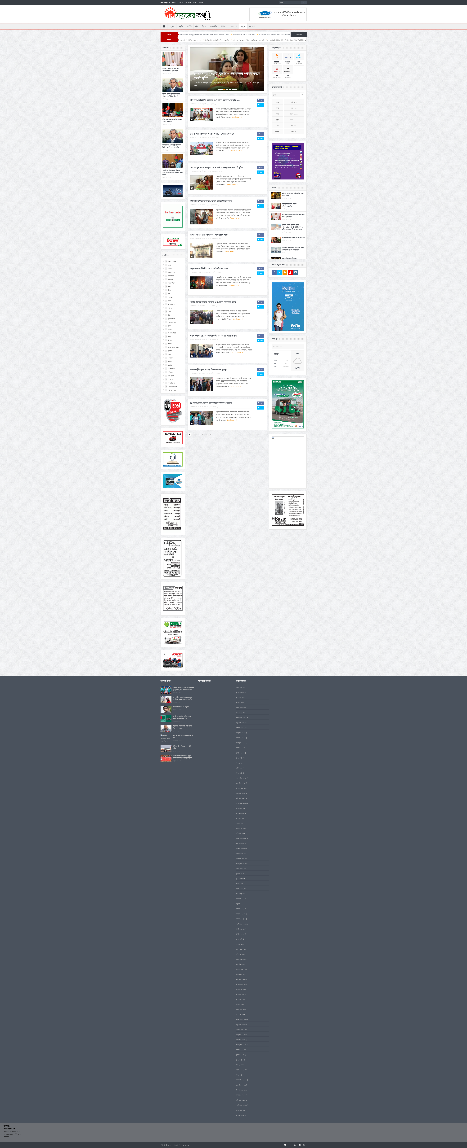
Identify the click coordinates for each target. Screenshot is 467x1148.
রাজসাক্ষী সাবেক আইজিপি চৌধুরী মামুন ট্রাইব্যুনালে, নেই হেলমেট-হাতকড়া (183, 688)
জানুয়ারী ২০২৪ (239, 843)
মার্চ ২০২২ (238, 954)
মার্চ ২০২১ (238, 1014)
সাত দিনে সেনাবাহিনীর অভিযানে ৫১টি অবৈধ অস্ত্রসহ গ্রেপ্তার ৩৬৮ (215, 95)
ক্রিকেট (169, 290)
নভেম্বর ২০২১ (239, 974)
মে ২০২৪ (238, 823)
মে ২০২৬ (238, 702)
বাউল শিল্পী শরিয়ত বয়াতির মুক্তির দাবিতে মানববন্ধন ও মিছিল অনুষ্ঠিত (182, 756)
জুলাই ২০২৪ (239, 813)
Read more (236, 112)
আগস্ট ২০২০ (239, 1050)
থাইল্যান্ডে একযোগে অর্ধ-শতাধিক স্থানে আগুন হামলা (293, 194)
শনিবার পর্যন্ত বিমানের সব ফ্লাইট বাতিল (182, 747)
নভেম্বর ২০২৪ (239, 793)
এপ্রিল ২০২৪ (239, 828)
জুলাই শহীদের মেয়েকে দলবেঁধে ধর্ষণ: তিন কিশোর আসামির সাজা (213, 330)
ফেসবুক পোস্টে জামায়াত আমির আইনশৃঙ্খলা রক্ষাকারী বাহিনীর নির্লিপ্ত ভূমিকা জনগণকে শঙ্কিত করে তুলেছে (292, 227)
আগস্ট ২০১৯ (239, 1110)
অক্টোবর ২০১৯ (239, 1100)
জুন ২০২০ (238, 1060)
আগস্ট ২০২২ (239, 929)
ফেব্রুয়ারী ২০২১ (240, 1019)
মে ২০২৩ (238, 883)
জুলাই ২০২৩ (239, 874)
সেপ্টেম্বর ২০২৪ (240, 803)
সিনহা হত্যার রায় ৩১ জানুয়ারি (181, 706)
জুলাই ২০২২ (239, 934)
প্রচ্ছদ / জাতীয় (171, 319)
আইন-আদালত (171, 272)
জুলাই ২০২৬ (239, 692)
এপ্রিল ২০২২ (239, 949)
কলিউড (169, 286)
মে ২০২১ (238, 1004)
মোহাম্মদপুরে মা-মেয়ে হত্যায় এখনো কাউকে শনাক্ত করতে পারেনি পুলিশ (216, 162)
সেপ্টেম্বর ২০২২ (240, 924)
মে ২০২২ (238, 944)
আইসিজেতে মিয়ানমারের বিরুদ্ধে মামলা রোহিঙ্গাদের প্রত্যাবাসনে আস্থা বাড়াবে (172, 172)
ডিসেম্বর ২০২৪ (239, 788)
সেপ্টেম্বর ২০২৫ (240, 743)
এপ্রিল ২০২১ (239, 1009)
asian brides (172, 261)
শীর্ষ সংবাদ (170, 372)
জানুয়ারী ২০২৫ (239, 783)
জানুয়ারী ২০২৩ (239, 904)
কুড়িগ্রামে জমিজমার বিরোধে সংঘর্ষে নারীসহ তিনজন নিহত (211, 196)
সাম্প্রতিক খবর (171, 383)
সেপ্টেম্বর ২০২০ (240, 1044)
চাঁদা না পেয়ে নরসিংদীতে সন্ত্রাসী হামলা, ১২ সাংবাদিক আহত (212, 129)
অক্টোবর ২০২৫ (239, 738)
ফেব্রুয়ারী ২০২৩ (240, 899)
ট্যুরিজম (170, 308)
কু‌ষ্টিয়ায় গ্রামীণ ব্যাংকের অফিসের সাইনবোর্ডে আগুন (209, 229)
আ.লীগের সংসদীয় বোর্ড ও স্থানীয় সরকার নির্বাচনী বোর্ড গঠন (182, 717)
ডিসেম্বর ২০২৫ (240, 728)
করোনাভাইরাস (171, 283)
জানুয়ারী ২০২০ (239, 1085)
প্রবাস (169, 326)
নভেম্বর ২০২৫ (239, 733)
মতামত (169, 354)
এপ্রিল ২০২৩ (239, 889)
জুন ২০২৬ (238, 697)
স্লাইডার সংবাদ (172, 390)
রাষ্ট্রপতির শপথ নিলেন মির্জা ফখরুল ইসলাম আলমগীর (172, 120)
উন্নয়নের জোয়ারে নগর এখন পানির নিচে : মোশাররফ (182, 727)
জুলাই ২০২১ (239, 994)
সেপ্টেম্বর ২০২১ (240, 984)
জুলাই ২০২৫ (239, 753)
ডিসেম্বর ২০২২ (239, 909)
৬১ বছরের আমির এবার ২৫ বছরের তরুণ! (293, 237)
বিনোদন (204, 26)
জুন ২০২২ (238, 939)
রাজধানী (170, 361)
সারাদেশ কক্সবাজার (172, 386)
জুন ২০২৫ (238, 758)
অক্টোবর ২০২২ (239, 919)
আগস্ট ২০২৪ (239, 808)
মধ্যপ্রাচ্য (170, 358)
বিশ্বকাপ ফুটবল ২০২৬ (173, 347)
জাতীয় (169, 301)
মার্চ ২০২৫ (238, 773)
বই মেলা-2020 (172, 333)
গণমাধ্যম (223, 26)
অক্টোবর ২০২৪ (239, 798)
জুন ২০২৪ (238, 818)
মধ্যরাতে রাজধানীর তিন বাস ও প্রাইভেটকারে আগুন (223, 73)
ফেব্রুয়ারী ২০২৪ (240, 838)
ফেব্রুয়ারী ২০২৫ (240, 778)
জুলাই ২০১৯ (239, 1115)
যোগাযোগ (252, 26)
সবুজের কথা (233, 26)
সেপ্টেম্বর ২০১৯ (240, 1105)
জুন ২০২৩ (238, 878)
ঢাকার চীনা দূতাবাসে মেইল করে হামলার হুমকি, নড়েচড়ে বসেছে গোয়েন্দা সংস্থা (268, 34)
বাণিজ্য (169, 336)
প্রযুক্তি (180, 26)
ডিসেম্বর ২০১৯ (239, 1090)
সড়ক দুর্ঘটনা (171, 376)
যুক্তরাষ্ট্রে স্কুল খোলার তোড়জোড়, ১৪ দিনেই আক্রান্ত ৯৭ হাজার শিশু (182, 698)
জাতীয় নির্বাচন (171, 304)
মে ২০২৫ (238, 763)
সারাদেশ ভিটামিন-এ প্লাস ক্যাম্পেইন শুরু (183, 736)
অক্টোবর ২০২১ (239, 979)
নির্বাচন (169, 315)
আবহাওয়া (170, 279)
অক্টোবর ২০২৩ (239, 858)
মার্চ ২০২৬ (238, 712)
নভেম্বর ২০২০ (239, 1035)
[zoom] (288, 161)
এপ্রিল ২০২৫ (239, 768)
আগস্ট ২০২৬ (239, 687)
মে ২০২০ (238, 1065)
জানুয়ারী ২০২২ (239, 964)
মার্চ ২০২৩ (238, 894)
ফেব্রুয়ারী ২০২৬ (240, 717)
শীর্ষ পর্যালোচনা (171, 368)
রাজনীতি (170, 365)
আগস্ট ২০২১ (239, 989)
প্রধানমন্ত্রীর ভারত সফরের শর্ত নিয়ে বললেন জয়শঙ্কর (201, 34)
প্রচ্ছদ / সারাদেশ (172, 322)
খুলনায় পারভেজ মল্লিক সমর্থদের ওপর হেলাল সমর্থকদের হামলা (213, 297)
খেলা (196, 26)
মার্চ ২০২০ (238, 1075)
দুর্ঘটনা (169, 311)
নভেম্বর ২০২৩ (239, 853)
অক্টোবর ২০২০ (239, 1040)
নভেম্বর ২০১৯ (239, 1095)
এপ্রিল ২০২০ (239, 1070)
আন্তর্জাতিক (213, 26)
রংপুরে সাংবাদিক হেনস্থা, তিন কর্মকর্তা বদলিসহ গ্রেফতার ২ (212, 398)
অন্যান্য (243, 26)
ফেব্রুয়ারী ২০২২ (240, 959)
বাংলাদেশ (172, 26)
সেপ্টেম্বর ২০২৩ (240, 863)
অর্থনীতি (189, 26)
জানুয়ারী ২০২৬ (239, 722)
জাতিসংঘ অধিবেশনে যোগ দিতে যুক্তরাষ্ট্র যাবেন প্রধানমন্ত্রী (170, 69)
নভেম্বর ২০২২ (239, 914)
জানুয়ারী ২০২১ (239, 1024)
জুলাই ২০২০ (239, 1055)
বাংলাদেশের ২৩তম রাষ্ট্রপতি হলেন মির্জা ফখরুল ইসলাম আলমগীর (171, 146)
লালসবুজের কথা (187, 1145)
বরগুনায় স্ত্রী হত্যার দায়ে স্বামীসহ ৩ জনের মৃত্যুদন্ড (208, 364)
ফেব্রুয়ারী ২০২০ (240, 1080)
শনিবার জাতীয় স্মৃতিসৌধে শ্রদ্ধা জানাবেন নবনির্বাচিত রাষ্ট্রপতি (171, 95)
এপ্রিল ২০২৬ (239, 707)
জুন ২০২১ (238, 999)
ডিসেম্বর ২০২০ (240, 1029)
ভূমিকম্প (170, 351)
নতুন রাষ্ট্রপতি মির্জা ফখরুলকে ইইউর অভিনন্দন (232, 34)
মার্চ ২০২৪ (238, 833)
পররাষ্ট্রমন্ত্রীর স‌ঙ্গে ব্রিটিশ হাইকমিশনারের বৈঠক (289, 205)
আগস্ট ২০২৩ (239, 868)
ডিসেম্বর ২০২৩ (240, 848)
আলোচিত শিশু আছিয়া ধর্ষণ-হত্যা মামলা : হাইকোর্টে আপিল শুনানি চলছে (293, 248)
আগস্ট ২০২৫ (239, 748)
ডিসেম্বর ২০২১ (239, 969)
